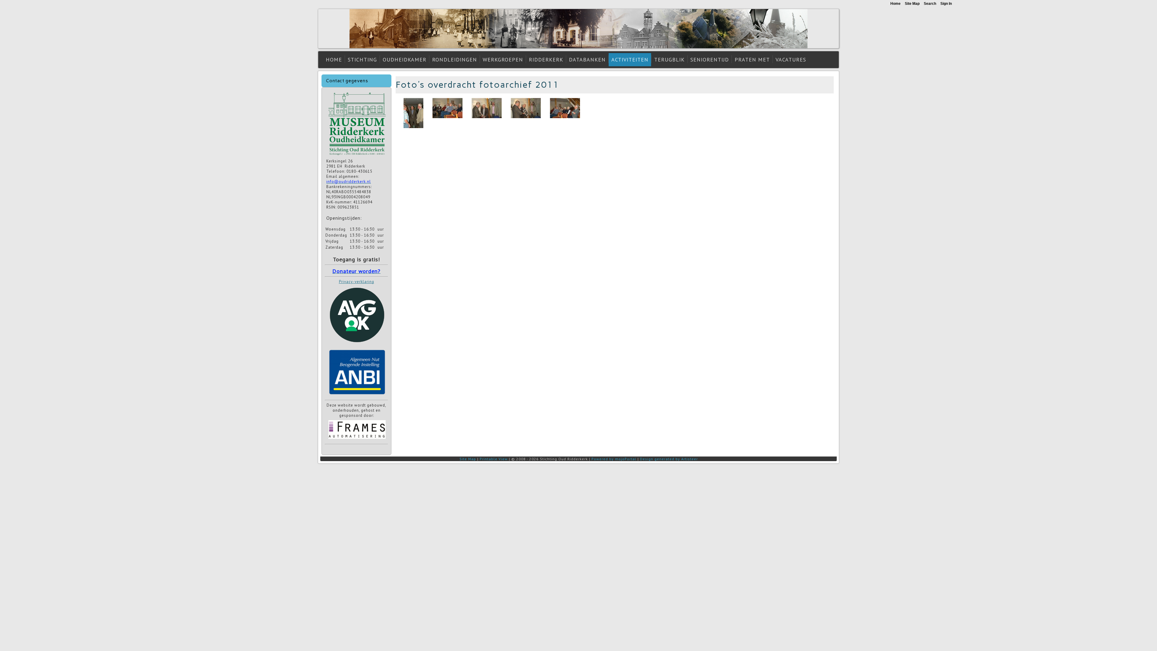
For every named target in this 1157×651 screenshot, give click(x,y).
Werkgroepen (503, 59)
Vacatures (791, 59)
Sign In (946, 4)
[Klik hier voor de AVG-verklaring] (357, 344)
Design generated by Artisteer (669, 459)
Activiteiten (629, 59)
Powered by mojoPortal (613, 459)
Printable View (494, 459)
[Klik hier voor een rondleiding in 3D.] (357, 156)
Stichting (362, 59)
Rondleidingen (454, 59)
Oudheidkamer (404, 59)
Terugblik (669, 59)
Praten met (752, 59)
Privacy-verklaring (356, 281)
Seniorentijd (709, 59)
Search (930, 4)
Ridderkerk (546, 59)
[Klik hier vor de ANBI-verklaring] (357, 395)
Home (334, 59)
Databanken (587, 59)
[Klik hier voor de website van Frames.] (357, 439)
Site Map (467, 459)
